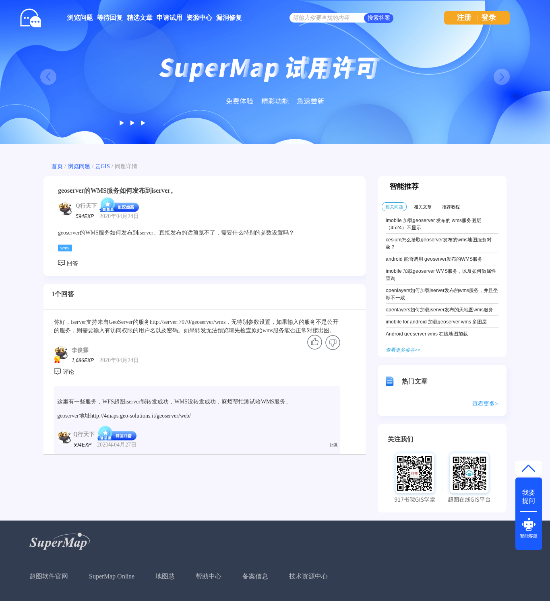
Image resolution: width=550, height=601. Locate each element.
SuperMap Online (111, 576)
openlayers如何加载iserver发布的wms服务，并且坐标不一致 (442, 294)
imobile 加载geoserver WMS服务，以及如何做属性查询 (441, 274)
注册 (464, 17)
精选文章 (140, 17)
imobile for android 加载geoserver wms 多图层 (436, 322)
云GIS (102, 166)
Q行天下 (86, 205)
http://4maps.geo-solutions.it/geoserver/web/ (140, 416)
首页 (57, 166)
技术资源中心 (308, 576)
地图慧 (165, 576)
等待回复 (110, 17)
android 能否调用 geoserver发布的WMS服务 (434, 259)
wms (65, 247)
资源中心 (199, 17)
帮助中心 (208, 576)
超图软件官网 (48, 576)
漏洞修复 (229, 17)
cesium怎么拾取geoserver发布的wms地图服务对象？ (439, 243)
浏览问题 (80, 17)
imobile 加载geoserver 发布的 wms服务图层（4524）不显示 (433, 224)
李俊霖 (80, 350)
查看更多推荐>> (403, 350)
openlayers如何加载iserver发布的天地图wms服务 (439, 310)
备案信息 (255, 576)
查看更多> (485, 404)
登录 (489, 17)
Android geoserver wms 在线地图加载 (427, 334)
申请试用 (169, 17)
